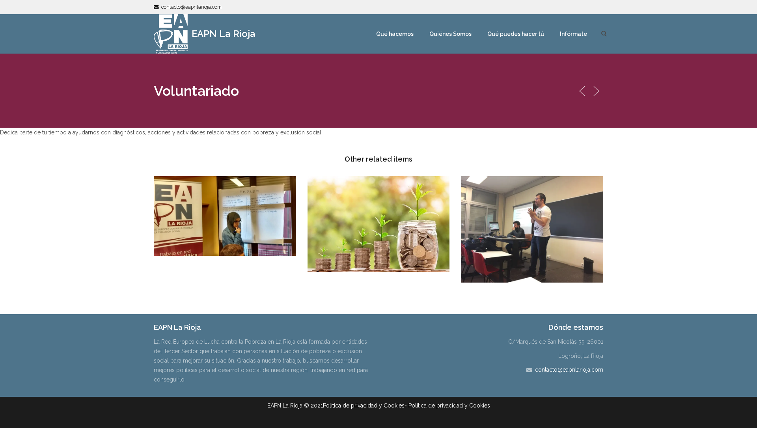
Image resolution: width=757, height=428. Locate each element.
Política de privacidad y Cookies (364, 405)
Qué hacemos (395, 34)
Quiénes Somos (450, 34)
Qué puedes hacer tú (515, 34)
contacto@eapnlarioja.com (191, 7)
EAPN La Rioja (222, 33)
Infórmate (573, 34)
